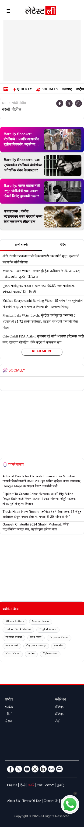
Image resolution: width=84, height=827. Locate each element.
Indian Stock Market (18, 630)
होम (4, 103)
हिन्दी (22, 785)
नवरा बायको (12, 646)
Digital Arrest (47, 630)
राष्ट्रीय (80, 89)
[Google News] (51, 768)
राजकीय (9, 707)
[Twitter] (69, 103)
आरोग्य (31, 654)
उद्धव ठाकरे (36, 638)
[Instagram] (35, 768)
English (12, 785)
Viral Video (13, 654)
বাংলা (39, 785)
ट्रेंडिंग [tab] (63, 245)
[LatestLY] (40, 12)
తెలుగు (49, 785)
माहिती (8, 714)
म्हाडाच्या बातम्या (14, 638)
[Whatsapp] (78, 103)
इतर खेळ (58, 646)
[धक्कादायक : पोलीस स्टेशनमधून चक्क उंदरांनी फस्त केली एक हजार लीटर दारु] (62, 217)
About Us (13, 801)
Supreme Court (59, 638)
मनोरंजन (60, 700)
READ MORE (42, 351)
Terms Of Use (31, 801)
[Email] (59, 768)
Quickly (24, 89)
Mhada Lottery (15, 621)
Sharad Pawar (40, 621)
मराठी (31, 785)
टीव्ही (57, 721)
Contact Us (51, 801)
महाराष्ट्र (67, 89)
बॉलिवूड (59, 707)
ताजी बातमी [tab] (21, 245)
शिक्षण (8, 721)
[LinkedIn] (43, 768)
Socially (50, 89)
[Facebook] (10, 768)
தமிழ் (60, 785)
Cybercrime (50, 654)
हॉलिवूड (59, 714)
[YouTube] (26, 768)
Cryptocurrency (36, 646)
